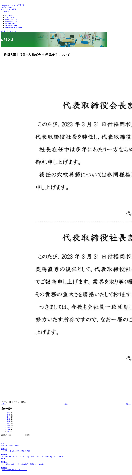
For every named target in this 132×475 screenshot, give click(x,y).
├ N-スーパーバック (8, 456)
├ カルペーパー (45, 456)
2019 (8, 427)
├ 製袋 (21, 451)
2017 (8, 431)
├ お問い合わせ (13, 445)
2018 (8, 429)
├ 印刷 (17, 451)
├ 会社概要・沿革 (13, 464)
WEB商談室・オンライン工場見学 (12, 6)
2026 (8, 413)
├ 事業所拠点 (23, 464)
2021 (8, 423)
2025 (8, 415)
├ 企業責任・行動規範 (36, 464)
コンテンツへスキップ (8, 31)
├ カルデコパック (34, 456)
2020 (8, 425)
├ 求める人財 (5, 470)
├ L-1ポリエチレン (21, 456)
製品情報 (12, 21)
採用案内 (13, 27)
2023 (8, 419)
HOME (3, 443)
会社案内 (11, 25)
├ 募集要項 (14, 470)
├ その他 (27, 451)
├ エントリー (22, 470)
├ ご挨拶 (4, 464)
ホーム (9, 15)
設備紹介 (12, 19)
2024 (8, 417)
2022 (8, 421)
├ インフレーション (8, 451)
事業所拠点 (13, 23)
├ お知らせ (4, 445)
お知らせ (10, 17)
